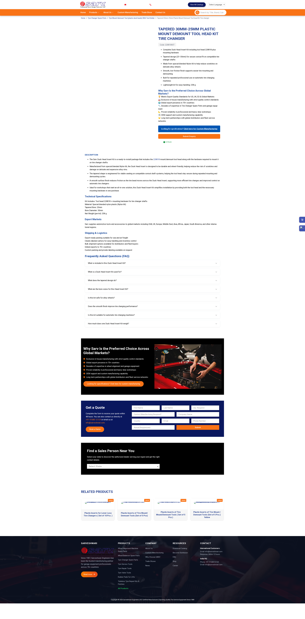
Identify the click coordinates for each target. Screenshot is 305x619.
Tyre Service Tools (125, 564)
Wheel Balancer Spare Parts (129, 556)
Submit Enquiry (189, 136)
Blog (174, 561)
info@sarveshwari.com (95, 423)
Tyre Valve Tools (124, 573)
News (147, 566)
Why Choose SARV (152, 557)
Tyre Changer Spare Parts (97, 18)
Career (175, 566)
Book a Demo (95, 429)
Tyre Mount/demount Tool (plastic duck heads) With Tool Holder (132, 18)
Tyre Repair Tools (125, 568)
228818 (156, 159)
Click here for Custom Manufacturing (200, 129)
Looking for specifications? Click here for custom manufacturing (113, 384)
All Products (123, 588)
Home (83, 12)
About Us (107, 12)
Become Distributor (180, 553)
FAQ (174, 557)
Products (93, 12)
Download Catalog (180, 548)
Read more (88, 574)
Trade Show (147, 12)
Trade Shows (150, 561)
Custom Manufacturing (128, 12)
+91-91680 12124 (93, 419)
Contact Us (160, 12)
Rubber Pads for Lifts (126, 577)
